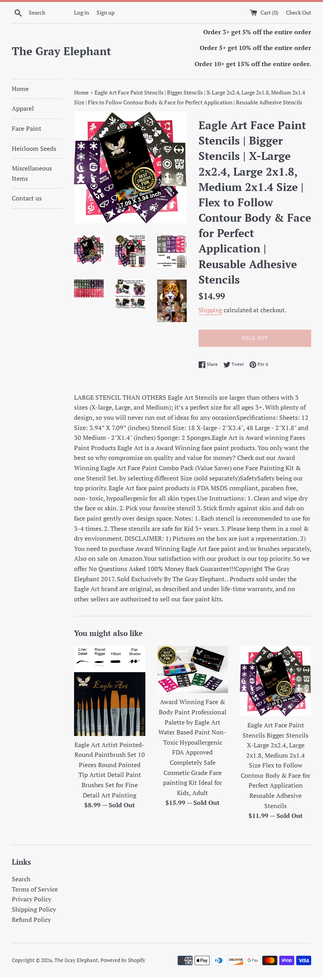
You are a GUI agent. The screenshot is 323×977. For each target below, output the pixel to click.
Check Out (298, 12)
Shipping (210, 310)
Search (21, 879)
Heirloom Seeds (34, 148)
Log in (81, 12)
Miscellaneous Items (32, 173)
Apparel (23, 108)
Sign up (106, 12)
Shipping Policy (34, 909)
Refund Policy (31, 919)
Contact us (27, 198)
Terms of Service (35, 889)
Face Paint (26, 128)
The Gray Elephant (61, 51)
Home (20, 88)
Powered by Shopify (122, 960)
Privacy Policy (31, 899)
